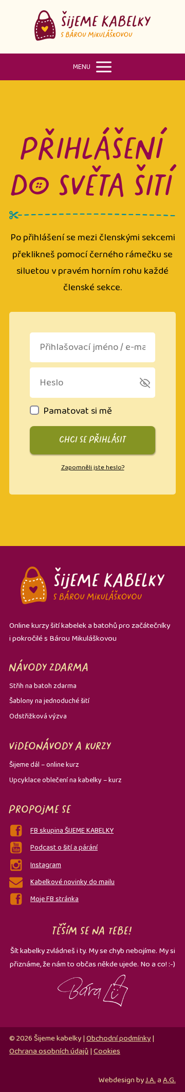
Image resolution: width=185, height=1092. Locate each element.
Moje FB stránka (54, 899)
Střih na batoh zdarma (43, 686)
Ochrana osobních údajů (48, 1051)
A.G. (169, 1080)
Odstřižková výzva (38, 716)
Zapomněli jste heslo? (92, 467)
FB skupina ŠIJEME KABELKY (72, 830)
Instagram (45, 865)
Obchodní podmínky (118, 1038)
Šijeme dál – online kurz (44, 764)
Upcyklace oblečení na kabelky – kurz (65, 780)
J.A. (150, 1080)
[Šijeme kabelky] (92, 26)
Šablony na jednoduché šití (49, 701)
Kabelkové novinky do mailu (72, 882)
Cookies (107, 1051)
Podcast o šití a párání (64, 847)
